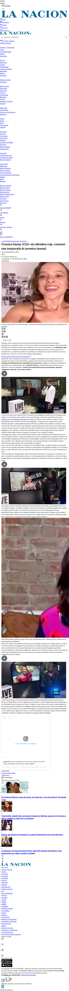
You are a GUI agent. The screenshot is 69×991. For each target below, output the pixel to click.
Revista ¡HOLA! (5, 188)
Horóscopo (4, 138)
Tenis (2, 123)
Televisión (23, 241)
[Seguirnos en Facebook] (2, 939)
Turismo (3, 134)
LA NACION (5, 241)
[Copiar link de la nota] (2, 334)
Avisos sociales (5, 171)
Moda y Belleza (5, 147)
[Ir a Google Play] (6, 962)
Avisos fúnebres (5, 168)
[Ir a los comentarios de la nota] (5, 329)
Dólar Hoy (3, 63)
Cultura (2, 93)
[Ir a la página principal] (34, 17)
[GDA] (6, 982)
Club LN (4, 28)
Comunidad (4, 95)
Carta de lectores (6, 173)
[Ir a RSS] (2, 956)
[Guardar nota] (2, 329)
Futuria (2, 60)
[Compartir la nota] (2, 331)
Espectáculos (14, 241)
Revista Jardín (4, 196)
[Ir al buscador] (3, 9)
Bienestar (3, 97)
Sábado (2, 177)
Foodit (4, 25)
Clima (2, 50)
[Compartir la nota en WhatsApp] (5, 331)
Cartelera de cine (6, 155)
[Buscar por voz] (66, 37)
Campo (2, 65)
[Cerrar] (30, 33)
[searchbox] (33, 37)
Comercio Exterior (6, 69)
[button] (34, 135)
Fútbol (2, 119)
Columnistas (4, 110)
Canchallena (4, 125)
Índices (2, 73)
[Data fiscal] (2, 988)
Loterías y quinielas (6, 142)
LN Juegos (3, 132)
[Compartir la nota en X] (5, 337)
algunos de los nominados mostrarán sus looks (17, 419)
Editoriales (3, 108)
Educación (3, 91)
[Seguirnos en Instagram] (2, 950)
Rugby (2, 121)
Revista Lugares (5, 190)
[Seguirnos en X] (2, 945)
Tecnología (3, 136)
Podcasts (3, 145)
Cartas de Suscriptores (7, 112)
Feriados (3, 140)
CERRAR (2, 1)
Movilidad (3, 71)
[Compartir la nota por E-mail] (7, 337)
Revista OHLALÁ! (5, 186)
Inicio (4, 20)
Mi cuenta (5, 30)
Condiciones (24, 975)
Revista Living (4, 192)
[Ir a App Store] (6, 966)
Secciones (5, 22)
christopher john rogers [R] (29, 767)
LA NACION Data (5, 52)
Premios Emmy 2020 (8, 773)
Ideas (2, 179)
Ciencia (2, 99)
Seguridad (3, 89)
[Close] (2, 856)
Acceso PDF (4, 164)
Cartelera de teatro (6, 158)
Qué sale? (3, 153)
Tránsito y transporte (7, 47)
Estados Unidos (5, 80)
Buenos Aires (4, 86)
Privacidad (32, 975)
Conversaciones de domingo (9, 175)
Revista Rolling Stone (7, 194)
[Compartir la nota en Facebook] (2, 337)
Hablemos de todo (6, 101)
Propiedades (4, 67)
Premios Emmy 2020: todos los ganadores (15, 357)
